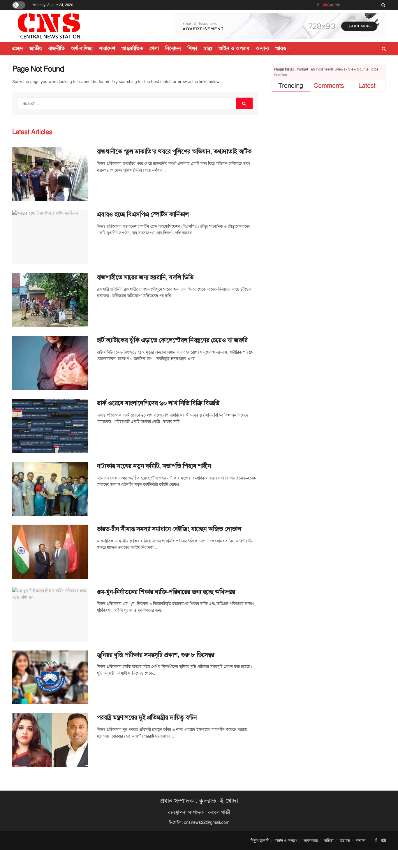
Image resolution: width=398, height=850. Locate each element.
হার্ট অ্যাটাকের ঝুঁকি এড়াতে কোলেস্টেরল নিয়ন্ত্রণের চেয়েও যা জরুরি (172, 340)
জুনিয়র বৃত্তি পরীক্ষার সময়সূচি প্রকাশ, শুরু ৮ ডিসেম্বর (155, 655)
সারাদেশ (107, 48)
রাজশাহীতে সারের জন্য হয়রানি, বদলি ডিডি (145, 277)
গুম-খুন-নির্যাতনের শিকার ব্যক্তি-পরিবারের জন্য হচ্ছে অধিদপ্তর (166, 592)
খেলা (154, 48)
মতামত (345, 840)
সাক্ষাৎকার (311, 840)
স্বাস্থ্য (207, 48)
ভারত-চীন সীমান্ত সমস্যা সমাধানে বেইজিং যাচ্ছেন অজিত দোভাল (169, 529)
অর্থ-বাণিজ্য (82, 48)
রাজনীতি (56, 48)
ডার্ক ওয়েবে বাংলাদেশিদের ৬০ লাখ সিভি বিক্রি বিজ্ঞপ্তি (158, 403)
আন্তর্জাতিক (132, 48)
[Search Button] (382, 5)
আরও (280, 48)
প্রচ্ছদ (17, 48)
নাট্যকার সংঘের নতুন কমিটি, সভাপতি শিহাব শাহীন (154, 466)
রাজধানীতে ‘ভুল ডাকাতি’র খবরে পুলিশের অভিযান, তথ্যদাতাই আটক (174, 151)
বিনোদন (173, 48)
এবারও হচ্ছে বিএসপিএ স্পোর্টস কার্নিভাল (143, 214)
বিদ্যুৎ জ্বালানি (260, 840)
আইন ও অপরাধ (234, 48)
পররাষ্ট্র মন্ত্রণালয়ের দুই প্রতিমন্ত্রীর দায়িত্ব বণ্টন (147, 717)
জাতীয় (35, 48)
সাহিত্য (329, 840)
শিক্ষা (192, 48)
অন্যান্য (262, 48)
